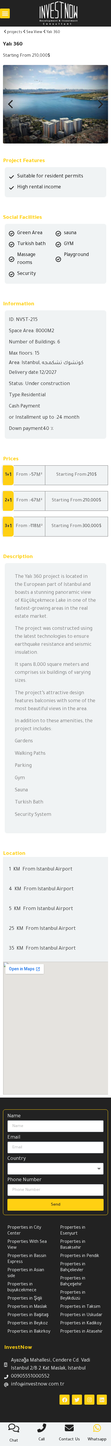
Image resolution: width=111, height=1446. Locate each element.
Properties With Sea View (27, 1245)
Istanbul (30, 363)
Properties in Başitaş (28, 1315)
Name (14, 1116)
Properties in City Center (24, 1231)
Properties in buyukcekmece (21, 1287)
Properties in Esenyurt (72, 1231)
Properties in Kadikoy (81, 1323)
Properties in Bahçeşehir (72, 1282)
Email (13, 1137)
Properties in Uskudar (81, 1315)
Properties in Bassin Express (26, 1259)
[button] (5, 13)
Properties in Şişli (24, 1299)
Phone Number (24, 1180)
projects (14, 32)
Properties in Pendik (79, 1256)
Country (16, 1159)
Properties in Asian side (25, 1273)
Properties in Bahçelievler (72, 1267)
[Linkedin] (102, 1400)
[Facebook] (64, 1400)
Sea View (34, 32)
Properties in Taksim (80, 1307)
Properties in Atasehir (81, 1332)
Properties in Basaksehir (72, 1245)
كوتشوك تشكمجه (62, 363)
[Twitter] (77, 1400)
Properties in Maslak (27, 1307)
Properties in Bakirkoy (28, 1332)
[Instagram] (89, 1400)
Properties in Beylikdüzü (72, 1296)
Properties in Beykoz (27, 1323)
